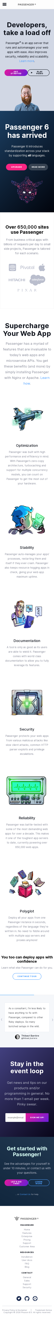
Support (27, 1243)
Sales (27, 1280)
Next (52, 1019)
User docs (27, 1260)
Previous (1, 1019)
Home (27, 1229)
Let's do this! (16, 1183)
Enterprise (27, 1236)
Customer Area (27, 1246)
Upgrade (16, 167)
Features (27, 1233)
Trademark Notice (43, 1310)
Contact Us (25, 1194)
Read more (38, 167)
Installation (27, 1257)
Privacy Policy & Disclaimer (14, 1310)
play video (39, 73)
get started (16, 73)
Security (27, 1287)
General (27, 1277)
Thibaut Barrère (30, 1036)
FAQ (27, 1263)
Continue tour (27, 976)
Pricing (27, 1239)
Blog (27, 1267)
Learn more (26, 61)
